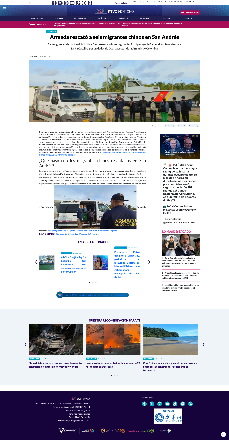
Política (102, 18)
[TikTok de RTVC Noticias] (175, 403)
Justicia (188, 18)
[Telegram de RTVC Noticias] (182, 403)
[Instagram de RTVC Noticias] (159, 403)
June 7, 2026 (188, 222)
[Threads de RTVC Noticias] (190, 403)
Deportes (123, 18)
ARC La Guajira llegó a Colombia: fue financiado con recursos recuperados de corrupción (73, 264)
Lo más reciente (37, 18)
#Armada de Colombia (89, 234)
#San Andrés (61, 234)
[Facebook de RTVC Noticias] (144, 403)
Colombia (59, 18)
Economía (144, 18)
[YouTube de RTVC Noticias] (167, 403)
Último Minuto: (37, 24)
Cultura (166, 18)
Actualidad (120, 248)
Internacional (80, 18)
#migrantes (73, 234)
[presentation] (36, 261)
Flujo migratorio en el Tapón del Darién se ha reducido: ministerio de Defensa (83, 230)
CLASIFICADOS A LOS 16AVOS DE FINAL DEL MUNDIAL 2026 (173, 2)
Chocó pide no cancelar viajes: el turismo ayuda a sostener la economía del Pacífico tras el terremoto (170, 367)
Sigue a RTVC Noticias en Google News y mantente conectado (94, 295)
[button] (89, 282)
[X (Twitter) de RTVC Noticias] (152, 403)
